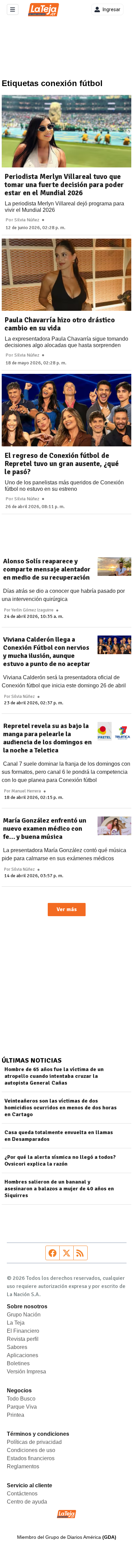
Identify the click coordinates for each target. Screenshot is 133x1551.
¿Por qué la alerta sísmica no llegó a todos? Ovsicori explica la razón (60, 1160)
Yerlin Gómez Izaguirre (32, 610)
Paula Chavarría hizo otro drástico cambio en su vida (59, 324)
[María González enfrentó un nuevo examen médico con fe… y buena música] (114, 826)
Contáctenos (22, 1493)
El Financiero (23, 1331)
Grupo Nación (24, 1314)
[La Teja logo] (43, 9)
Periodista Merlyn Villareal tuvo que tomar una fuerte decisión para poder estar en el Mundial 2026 (64, 185)
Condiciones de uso (31, 1450)
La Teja (16, 1323)
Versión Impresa (26, 1371)
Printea (15, 1415)
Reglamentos (23, 1466)
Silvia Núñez (26, 220)
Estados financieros (31, 1458)
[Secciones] (12, 9)
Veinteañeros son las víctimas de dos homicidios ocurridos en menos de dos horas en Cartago (60, 1107)
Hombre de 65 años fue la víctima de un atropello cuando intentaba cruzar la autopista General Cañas (54, 1076)
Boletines (18, 1363)
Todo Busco (21, 1399)
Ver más (67, 909)
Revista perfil (23, 1339)
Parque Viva (22, 1407)
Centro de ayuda (27, 1502)
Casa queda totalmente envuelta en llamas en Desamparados (58, 1136)
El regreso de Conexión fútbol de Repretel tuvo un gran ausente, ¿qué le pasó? (61, 463)
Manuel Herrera (26, 791)
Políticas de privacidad (34, 1442)
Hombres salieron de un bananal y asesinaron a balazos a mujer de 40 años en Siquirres (59, 1189)
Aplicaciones (22, 1355)
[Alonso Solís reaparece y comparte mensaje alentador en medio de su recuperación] (114, 566)
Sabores (17, 1347)
